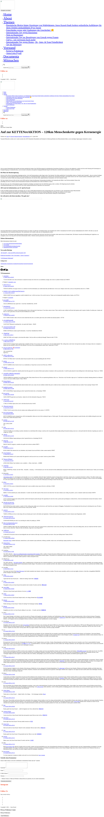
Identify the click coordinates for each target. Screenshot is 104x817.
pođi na (5, 361)
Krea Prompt (6, 751)
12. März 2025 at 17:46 (8, 362)
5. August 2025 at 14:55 (8, 511)
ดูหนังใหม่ (5, 465)
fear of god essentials (8, 412)
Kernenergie (30, 263)
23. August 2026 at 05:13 (9, 752)
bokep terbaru (6, 543)
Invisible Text (76, 634)
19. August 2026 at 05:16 (9, 719)
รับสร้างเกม (6, 399)
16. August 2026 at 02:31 (9, 697)
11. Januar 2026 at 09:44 (8, 538)
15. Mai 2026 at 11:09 (8, 560)
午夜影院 (36, 578)
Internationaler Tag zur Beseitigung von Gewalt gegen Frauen (32, 37)
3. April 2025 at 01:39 (8, 401)
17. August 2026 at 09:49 (9, 706)
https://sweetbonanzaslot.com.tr (10, 523)
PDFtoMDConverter (81, 651)
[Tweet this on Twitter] (4, 270)
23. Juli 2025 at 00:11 (8, 490)
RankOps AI (62, 617)
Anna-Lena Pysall (13, 53)
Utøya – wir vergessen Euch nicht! (21, 40)
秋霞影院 (39, 734)
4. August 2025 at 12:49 (8, 503)
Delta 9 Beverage (20, 571)
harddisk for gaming (7, 387)
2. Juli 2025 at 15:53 (8, 467)
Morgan (5, 606)
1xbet (4, 427)
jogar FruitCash (7, 452)
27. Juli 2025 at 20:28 (8, 496)
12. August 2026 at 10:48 (9, 674)
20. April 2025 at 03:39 (8, 413)
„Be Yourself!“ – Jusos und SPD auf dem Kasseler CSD (13, 252)
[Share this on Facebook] (2, 270)
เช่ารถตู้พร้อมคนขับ (8, 320)
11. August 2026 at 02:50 (9, 639)
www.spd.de (6, 244)
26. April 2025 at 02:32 (8, 428)
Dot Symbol (77, 701)
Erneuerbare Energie (22, 263)
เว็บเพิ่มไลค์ (6, 333)
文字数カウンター (26, 643)
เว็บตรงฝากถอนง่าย (8, 406)
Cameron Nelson (7, 711)
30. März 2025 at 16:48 (8, 388)
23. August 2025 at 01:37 (9, 532)
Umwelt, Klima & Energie (16, 136)
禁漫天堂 (41, 708)
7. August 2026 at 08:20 (8, 595)
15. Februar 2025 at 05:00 (9, 321)
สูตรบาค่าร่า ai (7, 284)
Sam (4, 705)
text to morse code (10, 746)
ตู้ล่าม (4, 482)
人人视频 (28, 591)
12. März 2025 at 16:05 (8, 356)
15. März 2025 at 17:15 (8, 368)
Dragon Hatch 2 (7, 381)
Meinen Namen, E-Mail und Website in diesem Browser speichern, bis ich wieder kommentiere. (23, 778)
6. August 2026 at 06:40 (8, 588)
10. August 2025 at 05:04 (9, 518)
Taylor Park (6, 724)
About (7, 18)
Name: (2, 770)
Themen (8, 22)
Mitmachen (11, 60)
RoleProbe (62, 661)
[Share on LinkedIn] (7, 270)
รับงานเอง (5, 488)
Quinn (4, 593)
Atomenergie (10, 263)
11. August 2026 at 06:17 (9, 657)
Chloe (4, 574)
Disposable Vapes (7, 540)
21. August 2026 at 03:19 (9, 731)
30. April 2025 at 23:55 (8, 435)
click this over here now (8, 502)
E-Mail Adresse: (4, 773)
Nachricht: (3, 767)
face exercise (6, 393)
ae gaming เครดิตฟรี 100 (9, 340)
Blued (44, 694)
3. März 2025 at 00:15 (8, 335)
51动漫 (31, 740)
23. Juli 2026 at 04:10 (8, 576)
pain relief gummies (18, 562)
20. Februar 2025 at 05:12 (9, 328)
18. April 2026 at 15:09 (8, 551)
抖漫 (31, 721)
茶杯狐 (40, 603)
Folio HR (62, 678)
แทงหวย (5, 510)
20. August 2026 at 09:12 (9, 725)
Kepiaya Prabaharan (14, 51)
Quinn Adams (6, 690)
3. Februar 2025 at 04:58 (8, 315)
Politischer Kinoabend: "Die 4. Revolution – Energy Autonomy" (15, 255)
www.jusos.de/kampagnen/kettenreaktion (12, 243)
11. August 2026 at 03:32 (9, 648)
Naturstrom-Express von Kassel (10, 247)
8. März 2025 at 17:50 (8, 349)
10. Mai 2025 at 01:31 (8, 448)
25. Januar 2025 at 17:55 (8, 301)
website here (6, 314)
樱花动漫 (44, 585)
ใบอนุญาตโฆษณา (7, 459)
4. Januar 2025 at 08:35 (8, 277)
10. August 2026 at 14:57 (9, 622)
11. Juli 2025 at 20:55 (8, 474)
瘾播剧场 (43, 610)
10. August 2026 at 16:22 (9, 631)
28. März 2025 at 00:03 (8, 375)
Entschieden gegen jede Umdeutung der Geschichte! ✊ (30, 30)
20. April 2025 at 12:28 (8, 421)
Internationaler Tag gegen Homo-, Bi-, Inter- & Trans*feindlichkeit (34, 42)
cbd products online (7, 477)
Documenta (11, 56)
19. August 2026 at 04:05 (9, 712)
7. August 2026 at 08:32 (8, 601)
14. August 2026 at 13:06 (9, 691)
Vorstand (9, 48)
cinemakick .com (12, 282)
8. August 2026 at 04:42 (8, 607)
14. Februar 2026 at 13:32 (9, 544)
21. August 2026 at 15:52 (9, 744)
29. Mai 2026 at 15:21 (8, 568)
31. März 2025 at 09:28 (8, 394)
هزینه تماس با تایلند (7, 355)
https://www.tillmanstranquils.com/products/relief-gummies (27, 554)
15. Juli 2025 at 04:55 (8, 483)
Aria (4, 730)
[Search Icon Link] (4, 64)
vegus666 (5, 495)
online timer (62, 668)
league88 (5, 446)
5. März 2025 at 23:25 (8, 341)
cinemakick (5, 276)
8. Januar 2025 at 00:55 (8, 286)
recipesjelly (10, 297)
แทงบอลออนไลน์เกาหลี (9, 326)
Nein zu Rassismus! (14, 35)
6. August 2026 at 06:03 (8, 582)
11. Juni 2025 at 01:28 (8, 460)
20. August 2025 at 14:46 (9, 524)
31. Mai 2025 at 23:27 (8, 454)
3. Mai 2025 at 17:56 (8, 442)
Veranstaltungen (26, 136)
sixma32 (5, 367)
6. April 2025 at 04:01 (8, 407)
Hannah (5, 600)
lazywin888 (5, 300)
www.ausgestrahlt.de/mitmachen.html (11, 246)
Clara (7, 136)
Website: (2, 776)
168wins (5, 434)
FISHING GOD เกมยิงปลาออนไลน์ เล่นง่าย (13, 291)
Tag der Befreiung (14, 44)
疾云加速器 (40, 597)
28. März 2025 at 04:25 (8, 382)
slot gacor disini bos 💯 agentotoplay (11, 347)
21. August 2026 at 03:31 (9, 737)
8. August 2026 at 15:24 (8, 613)
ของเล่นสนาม (6, 306)
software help (40, 686)
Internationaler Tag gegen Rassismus (21, 32)
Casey (4, 581)
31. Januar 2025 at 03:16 (8, 307)
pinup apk (5, 440)
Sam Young (5, 717)
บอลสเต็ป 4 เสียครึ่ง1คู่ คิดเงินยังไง (11, 373)
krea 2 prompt (42, 755)
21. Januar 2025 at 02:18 (8, 292)
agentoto (5, 419)
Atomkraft (15, 263)
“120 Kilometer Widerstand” (7, 258)
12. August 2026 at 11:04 (9, 683)
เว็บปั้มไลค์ (6, 530)
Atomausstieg (4, 263)
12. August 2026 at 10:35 (9, 665)
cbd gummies (26, 625)
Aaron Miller (6, 587)
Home (7, 14)
